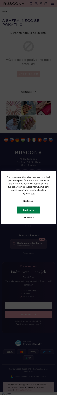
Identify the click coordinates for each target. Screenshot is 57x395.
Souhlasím (28, 210)
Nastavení (28, 201)
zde (32, 193)
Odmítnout (28, 217)
